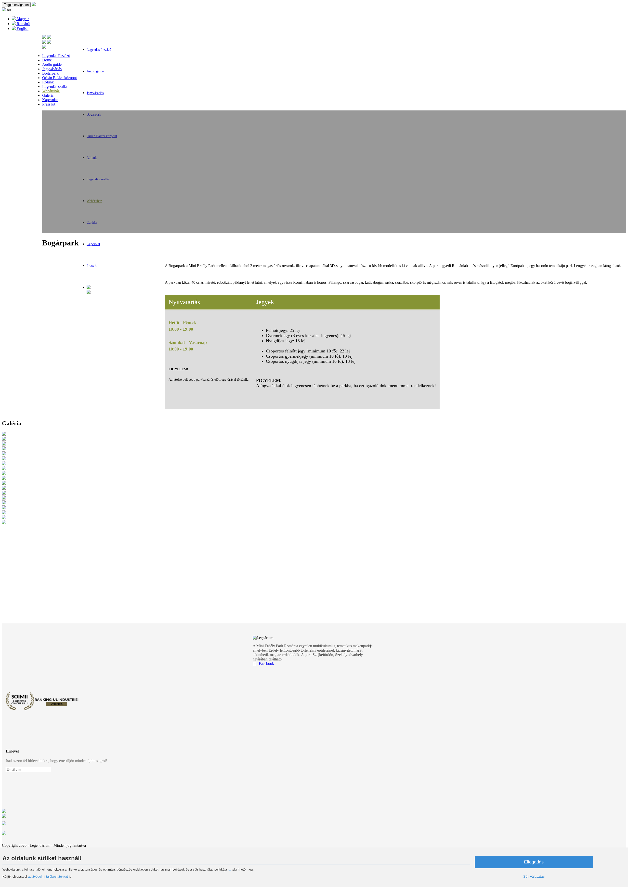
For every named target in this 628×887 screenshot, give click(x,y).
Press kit (92, 266)
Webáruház (51, 91)
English (22, 29)
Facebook (266, 663)
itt (229, 869)
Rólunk (48, 82)
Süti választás (534, 876)
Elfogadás (534, 862)
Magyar (22, 19)
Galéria (47, 95)
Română (23, 24)
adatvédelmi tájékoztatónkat (48, 876)
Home (47, 60)
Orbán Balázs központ (59, 78)
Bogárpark (50, 73)
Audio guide (95, 71)
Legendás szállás (55, 86)
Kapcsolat (93, 244)
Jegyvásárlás (95, 93)
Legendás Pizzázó (99, 50)
